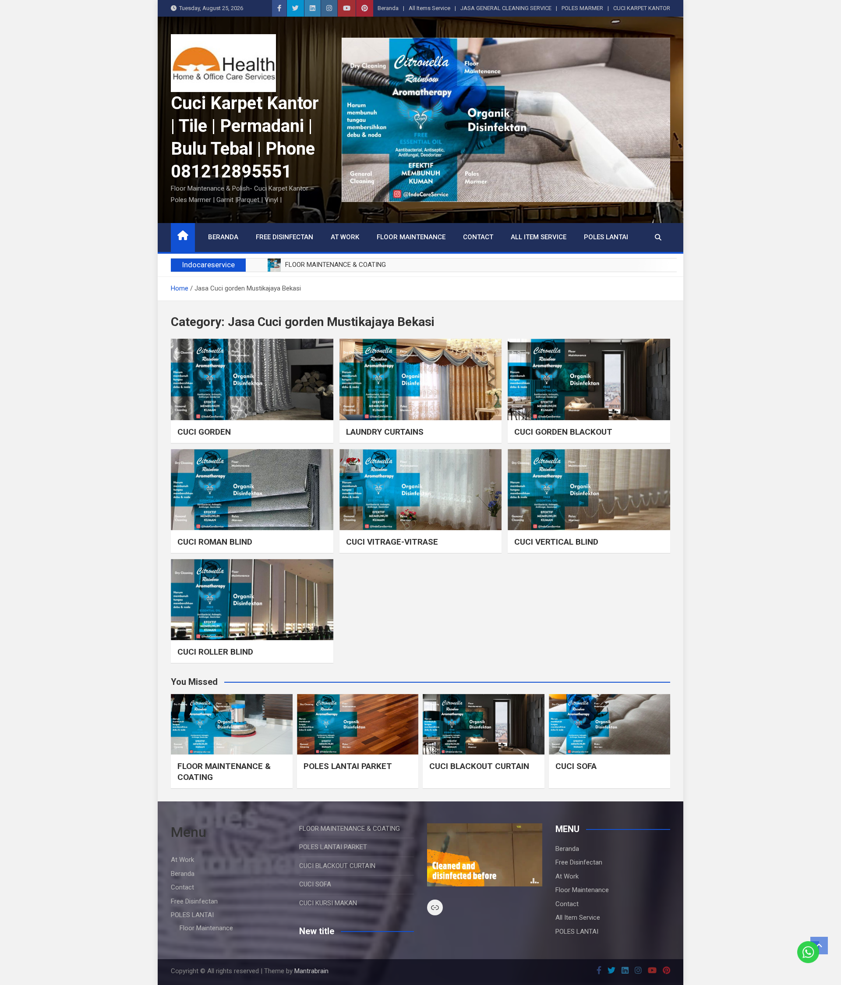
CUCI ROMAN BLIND (214, 542)
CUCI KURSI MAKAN (328, 903)
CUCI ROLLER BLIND (215, 652)
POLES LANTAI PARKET (348, 766)
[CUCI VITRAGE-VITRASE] (420, 489)
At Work (345, 237)
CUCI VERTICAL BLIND (556, 542)
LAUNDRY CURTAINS (385, 432)
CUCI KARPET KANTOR (641, 8)
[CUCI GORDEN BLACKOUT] (589, 379)
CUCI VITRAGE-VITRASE (392, 542)
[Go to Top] (819, 945)
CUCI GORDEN (204, 432)
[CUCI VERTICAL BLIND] (589, 489)
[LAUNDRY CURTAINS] (420, 379)
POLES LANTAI (606, 237)
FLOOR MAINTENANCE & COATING (349, 829)
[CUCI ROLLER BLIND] (252, 599)
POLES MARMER (582, 8)
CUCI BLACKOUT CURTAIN (479, 766)
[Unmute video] (484, 854)
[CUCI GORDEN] (252, 379)
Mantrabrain (311, 971)
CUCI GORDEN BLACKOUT (563, 432)
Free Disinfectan (284, 237)
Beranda (388, 8)
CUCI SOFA (576, 766)
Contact (478, 237)
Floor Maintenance (411, 237)
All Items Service (429, 8)
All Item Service (538, 237)
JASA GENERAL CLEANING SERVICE (505, 8)
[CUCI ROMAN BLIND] (252, 489)
